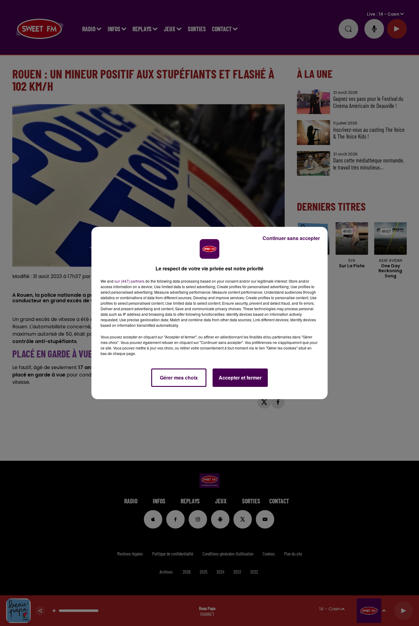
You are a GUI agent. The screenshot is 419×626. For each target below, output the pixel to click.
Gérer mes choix (179, 377)
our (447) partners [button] (129, 281)
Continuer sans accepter (291, 238)
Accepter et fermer (240, 377)
